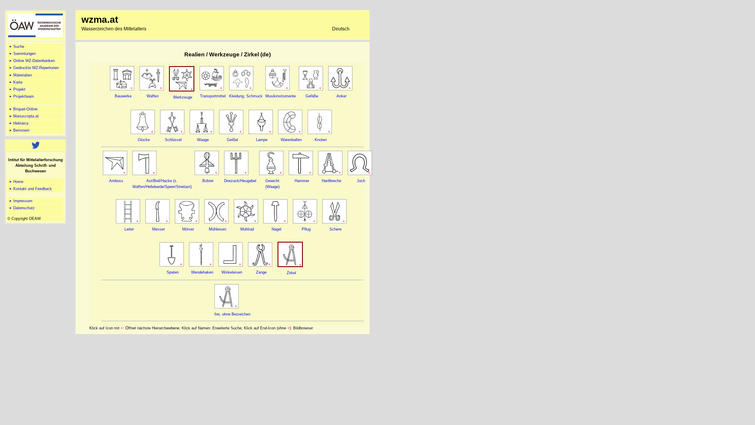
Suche (18, 46)
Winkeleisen (231, 272)
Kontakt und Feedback (32, 189)
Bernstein (20, 130)
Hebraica (20, 123)
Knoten (321, 140)
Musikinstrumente (280, 96)
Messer (158, 229)
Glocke (144, 140)
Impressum (22, 201)
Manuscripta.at (25, 116)
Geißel (232, 140)
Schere (335, 229)
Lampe (261, 140)
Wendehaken (202, 272)
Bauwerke (123, 96)
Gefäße (312, 96)
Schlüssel (173, 140)
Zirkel (291, 273)
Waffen (153, 96)
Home (17, 181)
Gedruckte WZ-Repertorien (35, 68)
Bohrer (208, 181)
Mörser (188, 229)
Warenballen (291, 140)
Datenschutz (23, 208)
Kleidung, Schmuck (245, 96)
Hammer (302, 181)
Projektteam (23, 96)
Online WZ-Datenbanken (33, 60)
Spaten (173, 272)
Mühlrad (247, 229)
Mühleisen (217, 229)
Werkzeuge (182, 97)
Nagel (276, 229)
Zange (261, 272)
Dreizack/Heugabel (240, 181)
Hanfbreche (331, 181)
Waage (203, 140)
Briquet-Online (24, 109)
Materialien (22, 75)
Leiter (129, 229)
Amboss (116, 181)
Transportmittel (213, 96)
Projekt (18, 89)
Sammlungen (24, 53)
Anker (342, 96)
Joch (361, 181)
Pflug (306, 229)
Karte (17, 82)
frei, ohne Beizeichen (232, 314)
